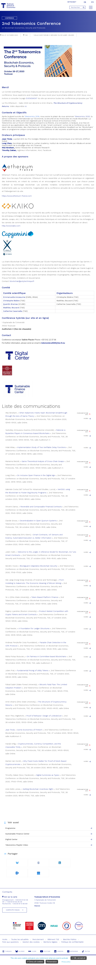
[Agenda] (17, 872)
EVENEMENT (31, 98)
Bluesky (21, 951)
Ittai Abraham (8, 147)
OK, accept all (79, 958)
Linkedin (60, 951)
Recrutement (38, 939)
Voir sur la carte (10, 897)
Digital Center (11, 839)
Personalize (52, 962)
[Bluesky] (17, 862)
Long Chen (7, 143)
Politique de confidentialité (72, 942)
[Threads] (38, 862)
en (92, 2)
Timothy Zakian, (9, 150)
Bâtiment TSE (53, 939)
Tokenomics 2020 (82, 116)
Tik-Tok (87, 951)
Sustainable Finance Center (17, 834)
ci (26, 106)
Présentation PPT (82, 413)
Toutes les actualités (20, 939)
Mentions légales (50, 942)
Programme (10, 828)
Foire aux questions (10, 942)
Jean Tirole (7, 139)
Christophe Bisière (11, 300)
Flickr (33, 951)
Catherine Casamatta (13, 311)
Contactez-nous (13, 910)
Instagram (74, 951)
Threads (8, 951)
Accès (4, 939)
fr (85, 2)
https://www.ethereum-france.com (17, 196)
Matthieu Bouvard (11, 307)
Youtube (47, 951)
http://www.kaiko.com (11, 226)
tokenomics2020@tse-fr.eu (53, 343)
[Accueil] (8, 5)
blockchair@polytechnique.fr (22, 281)
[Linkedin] (59, 862)
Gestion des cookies (31, 942)
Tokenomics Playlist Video (16, 845)
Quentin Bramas (10, 304)
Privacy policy (66, 962)
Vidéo (86, 418)
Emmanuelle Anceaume (14, 297)
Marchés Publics (69, 939)
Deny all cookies (36, 962)
